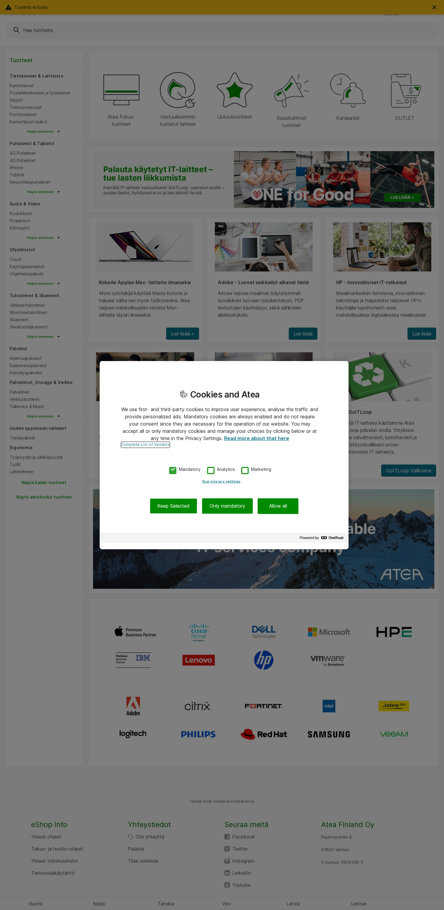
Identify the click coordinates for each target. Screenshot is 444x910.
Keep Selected (173, 506)
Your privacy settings (221, 481)
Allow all (278, 506)
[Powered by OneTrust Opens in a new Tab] (323, 539)
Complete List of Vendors (145, 444)
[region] (224, 455)
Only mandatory (227, 506)
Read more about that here (256, 438)
